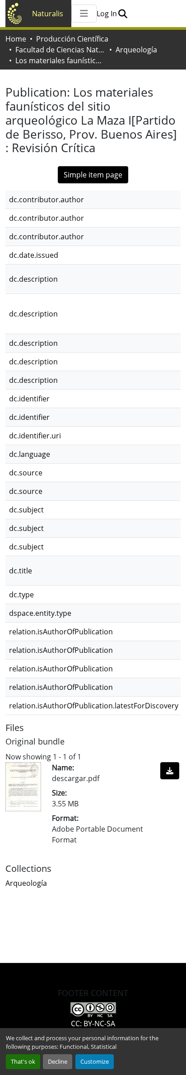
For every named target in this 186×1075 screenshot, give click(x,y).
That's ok (23, 1061)
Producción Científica (72, 39)
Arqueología (136, 50)
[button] (122, 13)
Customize (94, 1061)
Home (15, 39)
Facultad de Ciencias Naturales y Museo (60, 50)
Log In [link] (107, 14)
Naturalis (47, 14)
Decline (57, 1061)
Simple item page (93, 175)
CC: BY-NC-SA (93, 1023)
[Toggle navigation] (84, 14)
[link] (169, 770)
